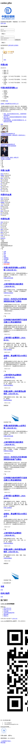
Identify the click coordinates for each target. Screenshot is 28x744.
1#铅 (2, 205)
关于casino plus (7, 608)
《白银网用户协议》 (6, 741)
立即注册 (10, 45)
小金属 (5, 261)
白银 (2, 235)
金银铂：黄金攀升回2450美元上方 (10, 103)
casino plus (14, 618)
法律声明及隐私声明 (9, 612)
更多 (7, 101)
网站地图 (6, 614)
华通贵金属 (5, 219)
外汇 (5, 254)
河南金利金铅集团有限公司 (8, 144)
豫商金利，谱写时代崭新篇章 (8, 145)
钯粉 (2, 232)
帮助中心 (6, 615)
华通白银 (4, 65)
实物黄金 (6, 257)
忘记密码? (15, 45)
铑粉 (2, 229)
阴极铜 (2, 202)
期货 (5, 256)
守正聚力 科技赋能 (5, 159)
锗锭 (2, 178)
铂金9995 (3, 238)
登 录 (2, 48)
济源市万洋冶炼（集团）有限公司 (10, 157)
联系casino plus (7, 609)
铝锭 (2, 211)
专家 (2, 586)
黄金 (5, 253)
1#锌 (2, 199)
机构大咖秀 (7, 264)
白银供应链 (7, 262)
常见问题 (6, 611)
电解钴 (2, 175)
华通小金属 (5, 170)
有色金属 (6, 259)
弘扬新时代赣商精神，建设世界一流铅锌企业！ (13, 135)
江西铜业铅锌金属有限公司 (8, 133)
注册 (4, 23)
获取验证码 (17, 39)
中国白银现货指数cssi (9, 88)
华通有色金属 (6, 195)
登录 (2, 23)
